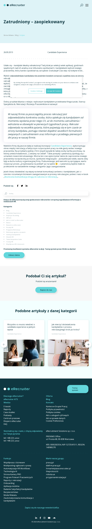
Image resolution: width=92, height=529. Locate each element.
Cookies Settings (37, 91)
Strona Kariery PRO (12, 474)
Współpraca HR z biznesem (15, 244)
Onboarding (9, 483)
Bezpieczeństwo (11, 492)
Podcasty (8, 415)
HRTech (8, 218)
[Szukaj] (82, 5)
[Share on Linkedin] (26, 186)
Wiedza (7, 402)
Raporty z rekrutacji (12, 480)
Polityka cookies (53, 412)
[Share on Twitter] (22, 186)
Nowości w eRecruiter (13, 225)
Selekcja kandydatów (13, 234)
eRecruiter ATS (11, 399)
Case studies (9, 412)
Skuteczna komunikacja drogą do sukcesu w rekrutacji (30, 177)
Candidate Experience (57, 52)
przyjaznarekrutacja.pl (56, 477)
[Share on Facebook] (18, 186)
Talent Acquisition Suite (14, 239)
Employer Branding (12, 215)
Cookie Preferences (55, 421)
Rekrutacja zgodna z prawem (16, 232)
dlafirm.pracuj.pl (53, 465)
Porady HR (9, 227)
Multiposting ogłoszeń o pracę (17, 465)
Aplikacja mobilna (11, 486)
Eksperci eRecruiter (12, 421)
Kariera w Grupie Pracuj (56, 406)
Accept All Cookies (54, 91)
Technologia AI (10, 471)
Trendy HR (9, 242)
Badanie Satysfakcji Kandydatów (18, 489)
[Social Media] (36, 518)
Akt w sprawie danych (55, 418)
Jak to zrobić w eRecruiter (14, 220)
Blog (16, 35)
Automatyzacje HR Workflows (17, 468)
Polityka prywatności (55, 409)
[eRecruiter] (14, 5)
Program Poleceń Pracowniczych (18, 477)
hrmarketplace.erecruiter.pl (58, 468)
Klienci (8, 223)
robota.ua (50, 474)
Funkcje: (7, 458)
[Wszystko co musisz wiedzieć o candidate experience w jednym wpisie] (24, 343)
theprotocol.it (52, 471)
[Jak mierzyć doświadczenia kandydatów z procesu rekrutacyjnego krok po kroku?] (68, 343)
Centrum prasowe (12, 418)
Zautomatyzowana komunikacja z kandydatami (19, 499)
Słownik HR (10, 237)
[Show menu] (86, 5)
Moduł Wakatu (10, 495)
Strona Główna (9, 35)
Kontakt (50, 402)
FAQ (5, 424)
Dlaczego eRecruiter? (13, 396)
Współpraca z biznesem (14, 462)
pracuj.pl (50, 462)
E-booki (7, 406)
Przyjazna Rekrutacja (13, 230)
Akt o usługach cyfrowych (57, 415)
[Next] (88, 344)
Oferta (49, 396)
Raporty (7, 409)
